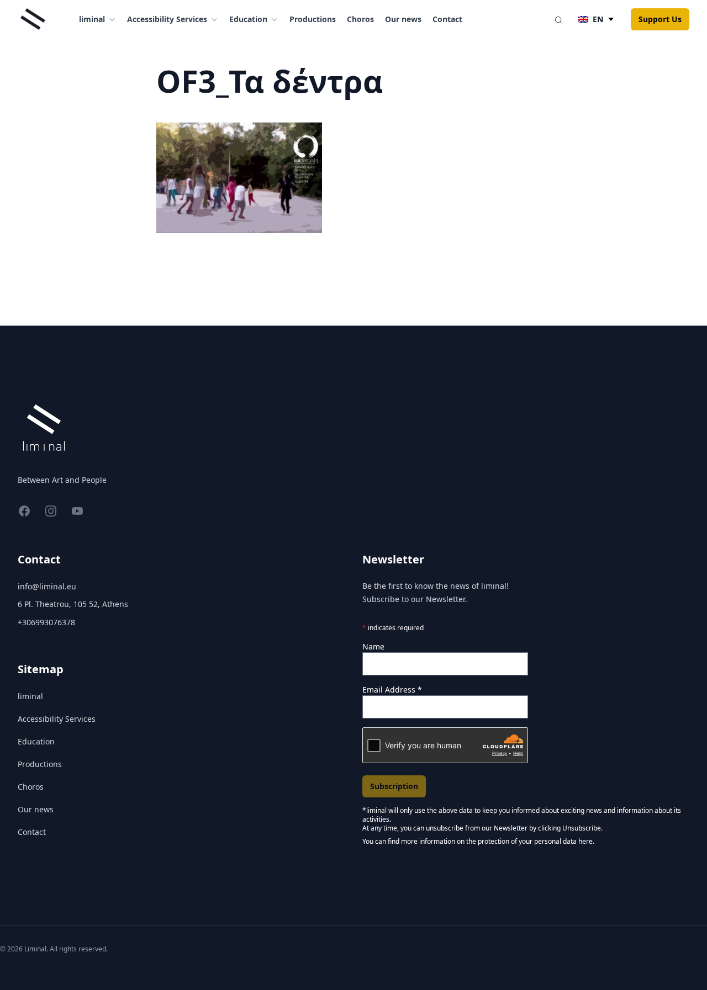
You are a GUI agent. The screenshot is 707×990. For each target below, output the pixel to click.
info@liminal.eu (47, 586)
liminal (30, 696)
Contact (447, 19)
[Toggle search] (558, 19)
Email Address (392, 689)
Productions (312, 19)
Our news (403, 19)
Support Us (660, 19)
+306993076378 (46, 622)
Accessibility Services (57, 719)
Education (36, 741)
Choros (360, 19)
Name (373, 646)
